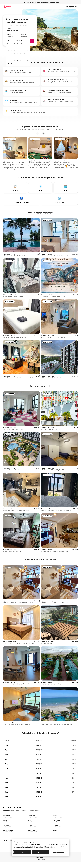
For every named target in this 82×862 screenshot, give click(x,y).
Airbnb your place (71, 7)
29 (27, 60)
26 (17, 60)
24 (11, 60)
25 (14, 60)
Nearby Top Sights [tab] (35, 810)
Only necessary (40, 852)
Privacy (38, 859)
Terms (43, 859)
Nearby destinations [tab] (8, 810)
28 (24, 60)
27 (21, 60)
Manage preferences (58, 852)
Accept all (22, 852)
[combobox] (20, 30)
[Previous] (37, 133)
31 (11, 63)
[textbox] (13, 36)
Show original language (53, 2)
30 (8, 63)
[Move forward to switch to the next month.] (27, 40)
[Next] (43, 133)
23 (8, 60)
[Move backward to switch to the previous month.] (8, 40)
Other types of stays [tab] (21, 810)
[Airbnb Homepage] (7, 6)
